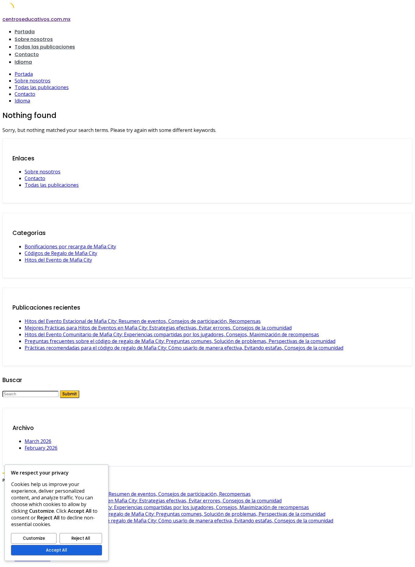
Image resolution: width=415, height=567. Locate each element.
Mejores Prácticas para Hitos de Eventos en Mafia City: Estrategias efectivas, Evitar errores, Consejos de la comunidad (158, 327)
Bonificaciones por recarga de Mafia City (70, 246)
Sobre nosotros (34, 39)
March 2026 (38, 441)
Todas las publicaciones (45, 46)
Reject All (80, 538)
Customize (34, 538)
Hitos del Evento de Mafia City (58, 260)
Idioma (23, 62)
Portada (25, 31)
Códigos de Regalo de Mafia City (61, 253)
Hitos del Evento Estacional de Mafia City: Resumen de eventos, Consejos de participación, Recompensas (143, 321)
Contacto (27, 54)
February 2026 (41, 448)
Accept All (56, 550)
